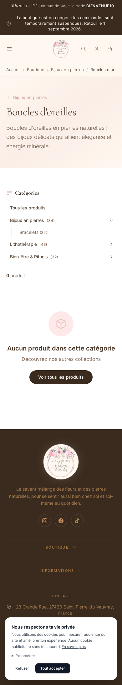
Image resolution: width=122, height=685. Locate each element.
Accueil (13, 69)
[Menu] (9, 49)
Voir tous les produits (61, 377)
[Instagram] (44, 520)
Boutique (35, 69)
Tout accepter (52, 668)
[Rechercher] (83, 49)
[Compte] (97, 49)
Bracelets (33, 232)
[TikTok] (77, 520)
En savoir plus (74, 646)
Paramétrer (25, 655)
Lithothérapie (28, 244)
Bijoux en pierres (67, 69)
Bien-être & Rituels (34, 256)
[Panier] (110, 49)
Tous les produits (28, 207)
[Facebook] (61, 520)
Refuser (22, 668)
